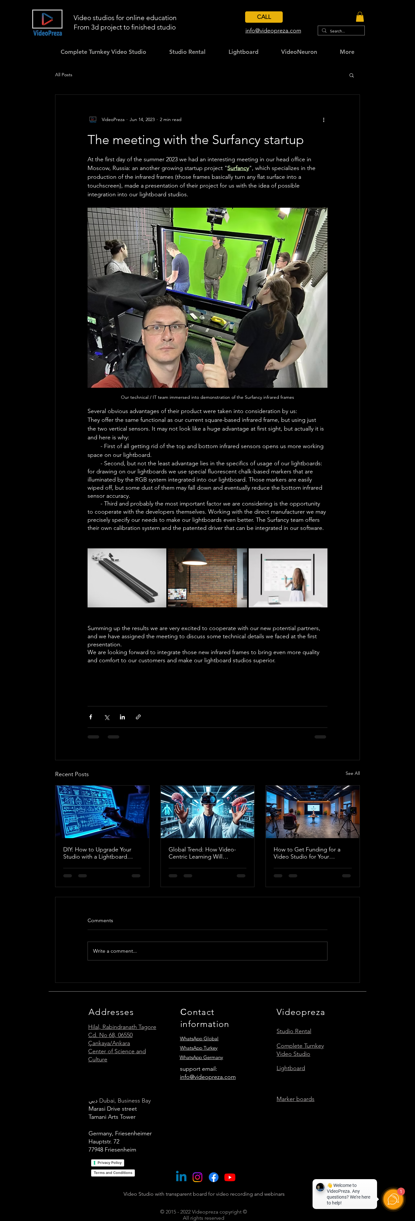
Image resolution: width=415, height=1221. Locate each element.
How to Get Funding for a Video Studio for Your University (307, 853)
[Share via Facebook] (91, 717)
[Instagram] (197, 1183)
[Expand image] (127, 577)
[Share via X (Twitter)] (106, 717)
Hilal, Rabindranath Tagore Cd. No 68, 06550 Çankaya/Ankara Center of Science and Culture (122, 1049)
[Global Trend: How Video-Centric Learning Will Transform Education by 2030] (208, 812)
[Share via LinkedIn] (122, 717)
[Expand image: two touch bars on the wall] (207, 577)
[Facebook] (213, 1183)
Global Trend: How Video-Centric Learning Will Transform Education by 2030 (206, 853)
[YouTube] (229, 1183)
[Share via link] (138, 717)
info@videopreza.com (208, 1083)
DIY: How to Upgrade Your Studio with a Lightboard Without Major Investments (98, 853)
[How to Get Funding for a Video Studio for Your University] (313, 812)
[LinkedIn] (181, 1183)
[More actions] (323, 119)
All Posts (63, 75)
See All (353, 773)
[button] (360, 17)
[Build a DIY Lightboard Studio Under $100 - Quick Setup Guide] (102, 812)
